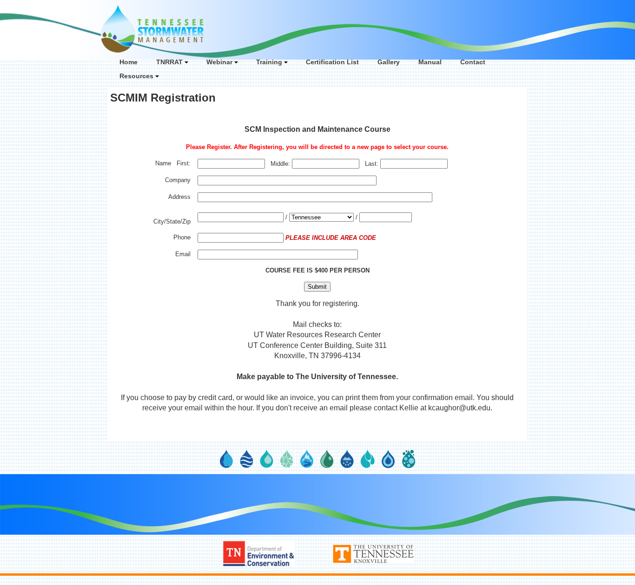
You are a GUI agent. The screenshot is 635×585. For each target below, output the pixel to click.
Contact (472, 62)
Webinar (219, 62)
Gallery (388, 62)
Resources (136, 76)
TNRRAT (169, 62)
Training (269, 62)
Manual (430, 62)
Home (128, 62)
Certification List (332, 62)
